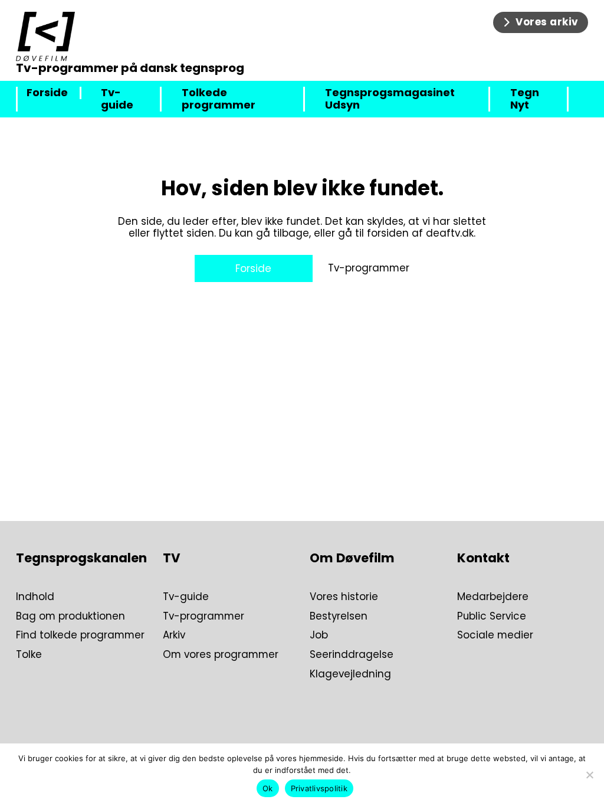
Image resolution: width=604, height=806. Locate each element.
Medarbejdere (492, 596)
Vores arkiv (547, 22)
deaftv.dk (450, 233)
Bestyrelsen (338, 616)
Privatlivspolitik (319, 788)
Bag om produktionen (70, 616)
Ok (267, 788)
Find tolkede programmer (80, 635)
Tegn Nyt (524, 99)
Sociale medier (495, 635)
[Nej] (589, 775)
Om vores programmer (220, 654)
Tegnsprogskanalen (81, 557)
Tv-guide (117, 99)
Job (319, 635)
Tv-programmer (368, 268)
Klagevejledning (350, 674)
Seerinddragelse (351, 654)
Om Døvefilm (352, 557)
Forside (47, 93)
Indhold (35, 596)
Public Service (491, 616)
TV (171, 557)
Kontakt (483, 557)
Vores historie (344, 596)
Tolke (29, 654)
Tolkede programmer (218, 99)
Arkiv (174, 635)
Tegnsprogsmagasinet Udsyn (390, 99)
